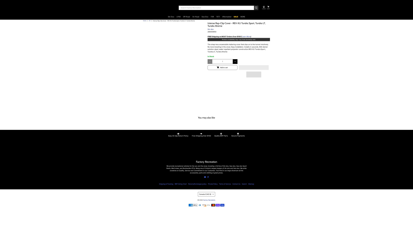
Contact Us (236, 184)
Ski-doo (211, 29)
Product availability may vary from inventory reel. (239, 39)
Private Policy (213, 184)
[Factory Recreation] (159, 7)
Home (144, 20)
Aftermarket (226, 17)
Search (244, 184)
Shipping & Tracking (166, 184)
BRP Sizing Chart (181, 184)
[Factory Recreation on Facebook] (208, 177)
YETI (218, 17)
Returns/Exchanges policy (197, 184)
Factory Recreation (209, 200)
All (149, 20)
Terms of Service (225, 184)
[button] (254, 67)
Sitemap (251, 184)
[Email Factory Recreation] (205, 177)
